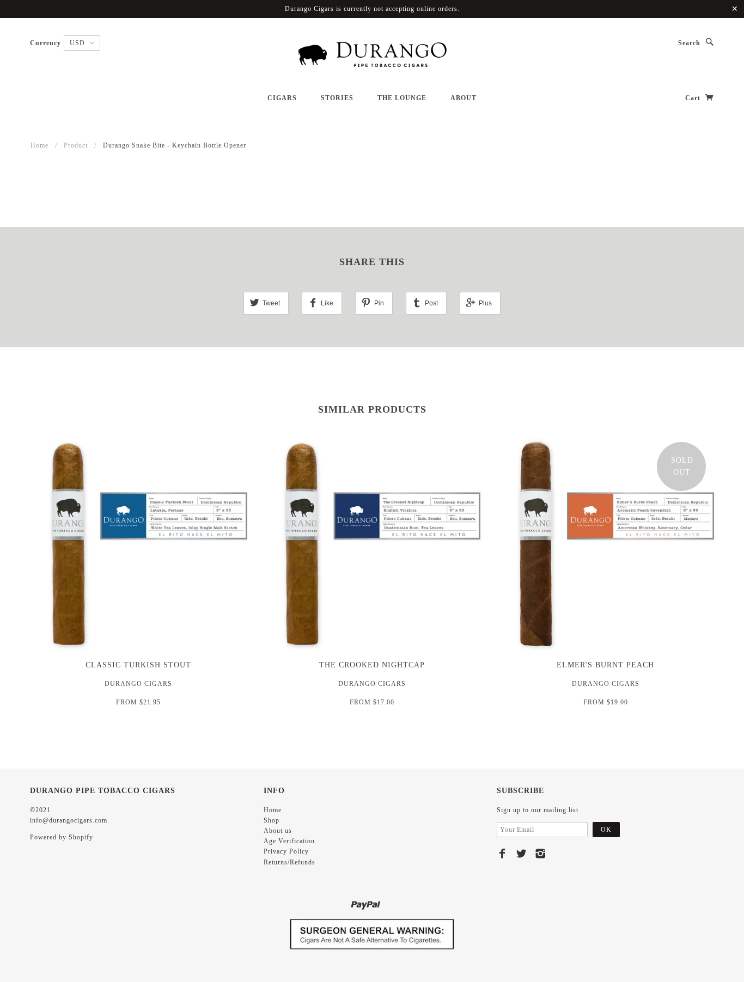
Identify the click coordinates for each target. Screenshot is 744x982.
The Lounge (401, 98)
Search (689, 43)
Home (39, 145)
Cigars (282, 98)
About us (278, 830)
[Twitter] (521, 853)
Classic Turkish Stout (138, 665)
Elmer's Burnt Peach (605, 665)
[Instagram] (540, 853)
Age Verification (289, 841)
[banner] (372, 54)
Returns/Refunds (289, 862)
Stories (337, 98)
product (76, 145)
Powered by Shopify (61, 837)
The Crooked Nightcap (372, 665)
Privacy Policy (286, 851)
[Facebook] (502, 853)
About (463, 98)
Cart (694, 98)
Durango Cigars (138, 684)
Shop (271, 820)
